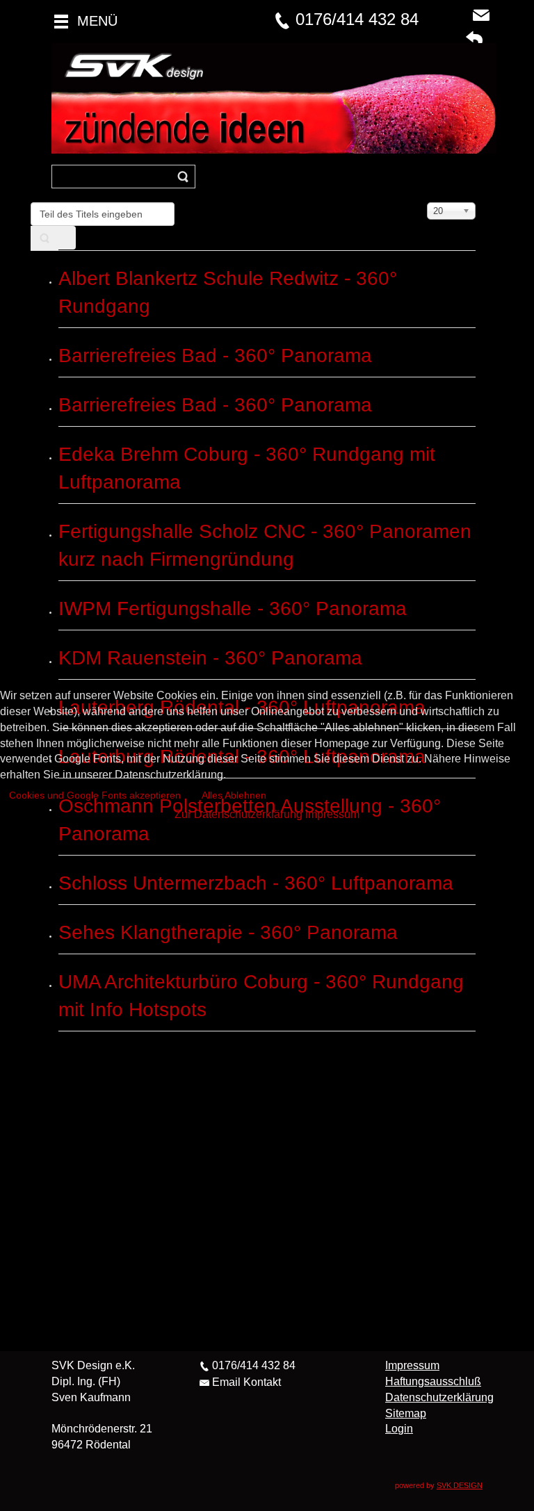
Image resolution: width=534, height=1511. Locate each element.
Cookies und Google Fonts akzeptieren (95, 795)
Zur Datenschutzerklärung (238, 814)
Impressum (332, 814)
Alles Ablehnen (234, 795)
